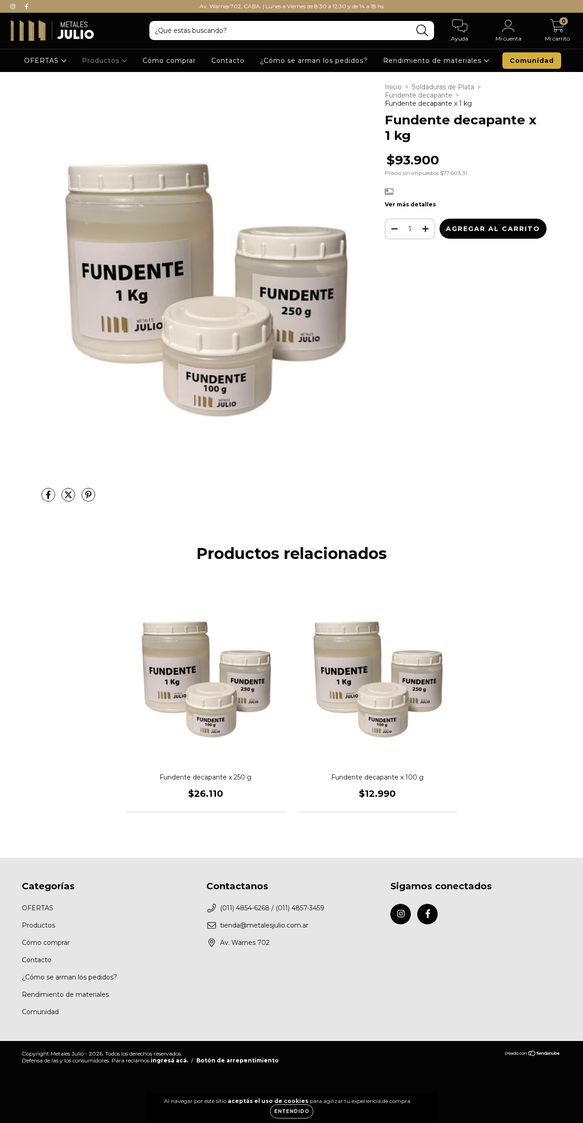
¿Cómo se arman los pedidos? (314, 60)
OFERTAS (42, 60)
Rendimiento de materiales (433, 60)
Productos (102, 60)
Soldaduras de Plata (443, 87)
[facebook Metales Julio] (26, 6)
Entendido (291, 1111)
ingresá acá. (169, 1060)
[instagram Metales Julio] (13, 6)
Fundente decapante (418, 95)
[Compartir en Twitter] (69, 499)
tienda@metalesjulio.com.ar (264, 925)
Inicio (393, 87)
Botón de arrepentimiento (237, 1060)
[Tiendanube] (532, 1054)
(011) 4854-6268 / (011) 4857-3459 (272, 908)
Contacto (228, 60)
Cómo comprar (169, 60)
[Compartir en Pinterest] (88, 499)
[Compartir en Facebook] (49, 499)
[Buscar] (422, 30)
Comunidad (532, 60)
